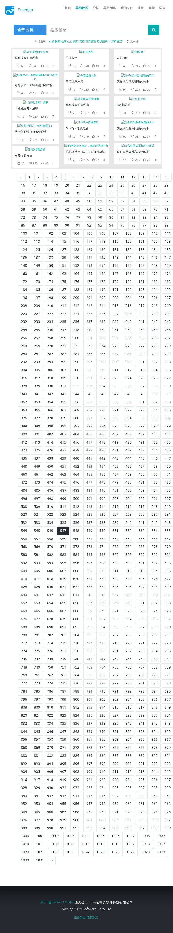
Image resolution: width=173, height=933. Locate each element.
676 (24, 619)
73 (34, 217)
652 (24, 603)
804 (128, 699)
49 (78, 201)
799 (63, 699)
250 (102, 329)
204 (128, 297)
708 (128, 635)
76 (67, 217)
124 (24, 249)
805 (142, 699)
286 (102, 353)
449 (37, 466)
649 (142, 595)
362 (155, 402)
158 (155, 265)
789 (89, 691)
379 (63, 418)
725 (37, 651)
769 (142, 675)
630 (50, 586)
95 (122, 225)
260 (76, 337)
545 (37, 530)
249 (89, 329)
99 (166, 225)
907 (63, 771)
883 (63, 755)
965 (37, 811)
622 (102, 578)
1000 (25, 835)
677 (37, 619)
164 (76, 273)
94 (111, 225)
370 (102, 410)
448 (24, 466)
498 (50, 498)
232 (24, 321)
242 (155, 321)
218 (155, 305)
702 (50, 635)
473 (37, 482)
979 (63, 819)
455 (115, 466)
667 (63, 611)
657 (89, 603)
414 (50, 442)
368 (76, 410)
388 (24, 426)
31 (34, 193)
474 (50, 482)
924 (128, 779)
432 (128, 450)
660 (128, 603)
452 (76, 466)
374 (155, 410)
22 (89, 185)
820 (24, 715)
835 (63, 723)
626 (155, 578)
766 (102, 675)
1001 (40, 835)
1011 (40, 844)
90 (67, 225)
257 (37, 337)
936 (128, 787)
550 (102, 530)
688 (24, 627)
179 (115, 281)
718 (102, 643)
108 (128, 233)
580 (24, 554)
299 (115, 362)
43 (166, 193)
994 (102, 828)
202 (102, 297)
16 (23, 185)
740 (76, 659)
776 (76, 683)
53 (122, 201)
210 (50, 305)
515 (115, 506)
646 (102, 595)
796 (24, 699)
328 (24, 386)
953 (37, 803)
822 (50, 715)
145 (142, 257)
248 (76, 329)
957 (89, 803)
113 (37, 241)
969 (89, 811)
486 (50, 490)
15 (167, 177)
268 (24, 346)
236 (76, 321)
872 (76, 747)
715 (63, 643)
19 (56, 185)
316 (24, 378)
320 (76, 378)
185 (37, 289)
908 (76, 771)
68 (133, 209)
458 (155, 466)
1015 (100, 844)
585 (89, 554)
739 (63, 659)
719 (115, 643)
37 (100, 193)
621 (89, 578)
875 (115, 747)
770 (155, 675)
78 (89, 217)
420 (128, 442)
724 (24, 651)
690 (50, 627)
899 (115, 763)
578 (155, 546)
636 (128, 586)
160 (24, 273)
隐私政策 (93, 917)
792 (128, 691)
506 (155, 498)
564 (128, 538)
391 (63, 426)
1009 (161, 835)
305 (37, 370)
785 (37, 691)
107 (115, 233)
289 (142, 353)
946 (102, 795)
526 (102, 514)
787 (63, 691)
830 (155, 715)
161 (37, 273)
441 (89, 458)
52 (111, 201)
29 (166, 185)
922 (102, 779)
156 (128, 265)
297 (89, 362)
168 (128, 273)
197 (37, 297)
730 (102, 651)
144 (128, 257)
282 (50, 353)
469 (142, 474)
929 (37, 787)
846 (50, 731)
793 (142, 691)
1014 (85, 844)
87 (34, 225)
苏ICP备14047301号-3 (57, 902)
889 (142, 755)
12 (134, 177)
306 (50, 370)
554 (155, 530)
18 (45, 185)
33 (56, 193)
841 (142, 723)
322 (102, 378)
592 (24, 562)
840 (128, 723)
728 (76, 651)
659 (115, 603)
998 (155, 828)
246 (50, 329)
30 (23, 193)
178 (102, 281)
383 (115, 418)
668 (76, 611)
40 (133, 193)
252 (128, 329)
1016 (116, 844)
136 (24, 257)
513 (89, 506)
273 (89, 346)
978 (50, 819)
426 (50, 450)
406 (102, 434)
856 (24, 739)
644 (76, 595)
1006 (116, 835)
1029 (161, 852)
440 (76, 458)
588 (128, 554)
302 (155, 362)
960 (128, 803)
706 (102, 635)
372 (128, 410)
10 (111, 177)
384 (128, 418)
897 (89, 763)
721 (142, 643)
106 (102, 233)
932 (76, 787)
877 (142, 747)
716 (76, 643)
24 (111, 185)
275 (115, 346)
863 (115, 739)
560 (76, 538)
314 (155, 370)
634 (102, 586)
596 (76, 562)
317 (37, 378)
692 (76, 627)
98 (155, 225)
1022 (55, 852)
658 (102, 603)
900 (128, 763)
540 (128, 522)
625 (142, 578)
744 (128, 659)
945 (89, 795)
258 (50, 337)
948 (128, 795)
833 (37, 723)
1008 (146, 835)
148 (24, 265)
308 (76, 370)
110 (155, 233)
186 (50, 289)
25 (122, 185)
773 (37, 683)
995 (115, 828)
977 (37, 819)
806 (155, 699)
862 (102, 739)
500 (76, 498)
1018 (146, 844)
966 (50, 811)
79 (100, 217)
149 (37, 265)
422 (155, 442)
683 (115, 619)
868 (24, 747)
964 (24, 811)
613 (142, 571)
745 (142, 659)
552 (128, 530)
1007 (131, 835)
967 (63, 811)
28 (155, 185)
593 (37, 562)
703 (63, 635)
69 (144, 209)
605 (37, 571)
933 (89, 787)
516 (128, 506)
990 (50, 828)
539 (115, 522)
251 (115, 329)
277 (142, 346)
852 (128, 731)
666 (50, 611)
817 (142, 707)
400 (24, 434)
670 (102, 611)
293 (37, 362)
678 (50, 619)
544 (24, 530)
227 (115, 313)
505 (142, 498)
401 (37, 434)
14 (156, 177)
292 (24, 362)
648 (128, 595)
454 (102, 466)
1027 (131, 852)
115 (63, 241)
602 (155, 562)
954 (50, 803)
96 (133, 225)
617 (37, 578)
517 (142, 506)
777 (89, 683)
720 (128, 643)
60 (45, 209)
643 (63, 595)
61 (56, 209)
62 (67, 209)
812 (76, 707)
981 (89, 819)
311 (115, 370)
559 (63, 538)
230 (155, 313)
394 (102, 426)
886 (102, 755)
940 (24, 795)
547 (63, 530)
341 (37, 394)
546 (50, 530)
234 (50, 321)
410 (155, 434)
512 (76, 506)
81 (122, 217)
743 (115, 659)
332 (76, 386)
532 (24, 522)
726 (50, 651)
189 (89, 289)
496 (24, 498)
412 (24, 442)
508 (24, 506)
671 (115, 611)
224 (76, 313)
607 (63, 571)
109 (142, 233)
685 (142, 619)
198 (50, 297)
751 (63, 667)
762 (50, 675)
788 (76, 691)
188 (76, 289)
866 (155, 739)
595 (63, 562)
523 (63, 514)
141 (89, 257)
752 (76, 667)
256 (24, 337)
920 (76, 779)
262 (102, 337)
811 (63, 707)
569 (37, 546)
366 (50, 410)
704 (76, 635)
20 (67, 185)
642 (50, 595)
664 (24, 611)
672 (128, 611)
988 (24, 828)
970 (102, 811)
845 (37, 731)
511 (63, 506)
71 (166, 209)
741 (89, 659)
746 (155, 659)
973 (142, 811)
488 (76, 490)
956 (76, 803)
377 (37, 418)
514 (102, 506)
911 (115, 771)
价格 (96, 8)
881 (37, 755)
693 (89, 627)
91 (78, 225)
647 (115, 595)
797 (37, 699)
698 (155, 627)
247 (63, 329)
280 (24, 353)
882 (50, 755)
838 (102, 723)
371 (115, 410)
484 (24, 490)
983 (115, 819)
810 (50, 707)
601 (142, 562)
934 (102, 787)
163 (63, 273)
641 (37, 595)
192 (128, 289)
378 (50, 418)
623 (115, 578)
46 (45, 201)
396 (128, 426)
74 (45, 217)
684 (128, 619)
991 (63, 828)
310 (102, 370)
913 (142, 771)
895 (63, 763)
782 (155, 683)
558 (50, 538)
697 (142, 627)
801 (89, 699)
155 (115, 265)
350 (155, 394)
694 (102, 627)
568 (24, 546)
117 (89, 241)
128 (76, 249)
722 (155, 643)
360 (128, 402)
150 (50, 265)
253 (142, 329)
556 (24, 538)
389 (37, 426)
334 (102, 386)
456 (128, 466)
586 (102, 554)
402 (50, 434)
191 (115, 289)
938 (155, 787)
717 (89, 643)
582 (50, 554)
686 (155, 619)
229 (142, 313)
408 (128, 434)
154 (102, 265)
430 (102, 450)
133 (142, 249)
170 (155, 273)
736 (24, 659)
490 (102, 490)
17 (34, 185)
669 (89, 611)
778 (102, 683)
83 (144, 217)
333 (89, 386)
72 (23, 217)
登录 (151, 8)
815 (115, 707)
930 (50, 787)
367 (63, 410)
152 (76, 265)
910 (102, 771)
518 (155, 506)
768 (128, 675)
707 (115, 635)
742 (102, 659)
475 (63, 482)
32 (45, 193)
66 (111, 209)
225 (89, 313)
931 (63, 787)
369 (89, 410)
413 (37, 442)
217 (142, 305)
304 (24, 370)
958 (102, 803)
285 (89, 353)
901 (142, 763)
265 (142, 337)
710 (155, 635)
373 (142, 410)
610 (102, 571)
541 (142, 522)
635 (115, 586)
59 (34, 209)
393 (89, 426)
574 (102, 546)
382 (102, 418)
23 (100, 185)
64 (89, 209)
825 (89, 715)
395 (115, 426)
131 (115, 249)
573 (89, 546)
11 (123, 177)
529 (142, 514)
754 (102, 667)
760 (24, 675)
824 (76, 715)
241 (142, 321)
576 (128, 546)
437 (37, 458)
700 (24, 635)
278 (155, 346)
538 (102, 522)
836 (76, 723)
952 (24, 803)
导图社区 (81, 8)
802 (102, 699)
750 (50, 667)
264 (128, 337)
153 (89, 265)
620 (76, 578)
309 (89, 370)
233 (37, 321)
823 (63, 715)
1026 (116, 852)
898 (102, 763)
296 (76, 362)
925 (142, 779)
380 (76, 418)
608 (76, 571)
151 (63, 265)
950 (155, 795)
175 (63, 281)
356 (76, 402)
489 (89, 490)
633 (89, 586)
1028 (146, 852)
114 (50, 241)
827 (115, 715)
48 (67, 201)
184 (24, 289)
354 (50, 402)
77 (78, 217)
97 (144, 225)
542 (155, 522)
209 (37, 305)
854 (155, 731)
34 (67, 193)
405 (89, 434)
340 (24, 394)
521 (37, 514)
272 (76, 346)
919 (63, 779)
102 (50, 233)
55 (144, 201)
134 (155, 249)
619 (63, 578)
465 (89, 474)
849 (89, 731)
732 (128, 651)
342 (50, 394)
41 (144, 193)
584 (76, 554)
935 (115, 787)
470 (155, 474)
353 (37, 402)
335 (115, 386)
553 (142, 530)
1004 (85, 835)
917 (37, 779)
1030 (25, 860)
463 (63, 474)
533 (37, 522)
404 (76, 434)
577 (142, 546)
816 (128, 707)
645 (89, 595)
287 (115, 353)
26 (133, 185)
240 (128, 321)
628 (24, 586)
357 (89, 402)
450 (50, 466)
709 (142, 635)
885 (89, 755)
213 (89, 305)
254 (155, 329)
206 (155, 297)
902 (155, 763)
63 (78, 209)
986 (155, 819)
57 (166, 201)
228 (128, 313)
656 (76, 603)
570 (50, 546)
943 (63, 795)
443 (115, 458)
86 (23, 225)
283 (63, 353)
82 (133, 217)
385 (142, 418)
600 (128, 562)
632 (76, 586)
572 (76, 546)
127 (63, 249)
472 (24, 482)
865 (142, 739)
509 (37, 506)
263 (115, 337)
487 (63, 490)
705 (89, 635)
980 (76, 819)
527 (115, 514)
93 (100, 225)
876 (128, 747)
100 (24, 233)
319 (63, 378)
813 (89, 707)
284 (76, 353)
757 (142, 667)
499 (63, 498)
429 (89, 450)
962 (155, 803)
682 (102, 619)
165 (89, 273)
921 (89, 779)
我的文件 (127, 8)
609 (89, 571)
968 (76, 811)
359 (115, 402)
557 (37, 538)
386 (155, 418)
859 (63, 739)
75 (56, 217)
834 (50, 723)
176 (76, 281)
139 (63, 257)
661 (142, 603)
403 (63, 434)
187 (63, 289)
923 (115, 779)
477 (89, 482)
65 (100, 209)
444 (128, 458)
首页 (68, 8)
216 (128, 305)
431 (115, 450)
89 (56, 225)
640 (24, 595)
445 (142, 458)
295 (63, 362)
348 (128, 394)
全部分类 (25, 29)
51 (100, 201)
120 (128, 241)
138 (50, 257)
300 (128, 362)
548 (76, 530)
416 (76, 442)
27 (144, 185)
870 (50, 747)
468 (128, 474)
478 (102, 482)
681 (89, 619)
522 (50, 514)
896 (76, 763)
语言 (162, 8)
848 (76, 731)
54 (133, 201)
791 (115, 691)
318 (50, 378)
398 (155, 426)
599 (115, 562)
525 (89, 514)
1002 (55, 835)
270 (50, 346)
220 (24, 313)
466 (102, 474)
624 (128, 578)
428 (76, 450)
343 (63, 394)
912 (128, 771)
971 (115, 811)
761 (37, 675)
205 (142, 297)
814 (102, 707)
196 (24, 297)
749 (37, 667)
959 (115, 803)
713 (37, 643)
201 (89, 297)
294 (50, 362)
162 (50, 273)
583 (63, 554)
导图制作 (109, 8)
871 (63, 747)
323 (115, 378)
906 (50, 771)
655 (63, 603)
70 (155, 209)
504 (128, 498)
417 (89, 442)
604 (24, 571)
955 (63, 803)
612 (128, 571)
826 (102, 715)
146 (155, 257)
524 (76, 514)
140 (76, 257)
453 (89, 466)
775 (63, 683)
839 (115, 723)
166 (102, 273)
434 (155, 450)
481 (142, 482)
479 (115, 482)
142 (102, 257)
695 (115, 627)
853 (142, 731)
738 (50, 659)
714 (50, 643)
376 (24, 418)
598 (102, 562)
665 (37, 611)
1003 (70, 835)
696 (128, 627)
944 (76, 795)
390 (50, 426)
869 (37, 747)
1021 (40, 852)
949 (142, 795)
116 (76, 241)
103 (63, 233)
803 (115, 699)
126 (50, 249)
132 (128, 249)
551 (115, 530)
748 (24, 667)
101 (37, 233)
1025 (100, 852)
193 (142, 289)
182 (155, 281)
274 (102, 346)
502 (102, 498)
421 (142, 442)
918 (50, 779)
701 (37, 635)
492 (128, 490)
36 (89, 193)
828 (128, 715)
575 (115, 546)
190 (102, 289)
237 (89, 321)
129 (89, 249)
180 (128, 281)
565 (142, 538)
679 (63, 619)
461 (37, 474)
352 (24, 402)
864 (128, 739)
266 (155, 337)
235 (63, 321)
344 (76, 394)
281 (37, 353)
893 (37, 763)
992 (76, 828)
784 (24, 691)
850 (102, 731)
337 (142, 386)
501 (89, 498)
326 (155, 378)
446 (155, 458)
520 (24, 514)
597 (89, 562)
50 (89, 201)
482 (155, 482)
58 (23, 209)
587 (115, 554)
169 (142, 273)
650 (155, 595)
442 (102, 458)
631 (63, 586)
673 (142, 611)
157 (142, 265)
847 (63, 731)
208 (24, 305)
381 (89, 418)
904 (24, 771)
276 (128, 346)
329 (37, 386)
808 (24, 707)
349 (142, 394)
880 (24, 755)
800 (76, 699)
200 (76, 297)
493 (142, 490)
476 (76, 482)
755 (115, 667)
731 (115, 651)
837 (89, 723)
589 (142, 554)
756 (128, 667)
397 (142, 426)
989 (37, 828)
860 (76, 739)
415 (63, 442)
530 (155, 514)
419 (115, 442)
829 (142, 715)
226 (102, 313)
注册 (141, 8)
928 (24, 787)
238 (102, 321)
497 (37, 498)
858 (50, 739)
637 (142, 586)
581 (37, 554)
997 (142, 828)
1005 (100, 835)
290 (155, 353)
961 (142, 803)
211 (63, 305)
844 (24, 731)
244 (24, 329)
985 (142, 819)
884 (76, 755)
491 (115, 490)
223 (63, 313)
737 (37, 659)
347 (115, 394)
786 (50, 691)
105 (89, 233)
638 (155, 586)
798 (50, 699)
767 (115, 675)
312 (128, 370)
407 (115, 434)
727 (63, 651)
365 (37, 410)
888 (128, 755)
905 (37, 771)
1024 (85, 852)
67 (122, 209)
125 (37, 249)
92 (89, 225)
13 (145, 177)
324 (128, 378)
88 (45, 225)
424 (24, 450)
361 (142, 402)
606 (50, 571)
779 (115, 683)
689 (37, 627)
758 (155, 667)
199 (63, 297)
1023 (70, 852)
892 (24, 763)
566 (155, 538)
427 (63, 450)
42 (155, 193)
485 (37, 490)
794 (155, 691)
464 (76, 474)
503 (115, 498)
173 (37, 281)
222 (50, 313)
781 (142, 683)
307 (63, 370)
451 (63, 466)
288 (128, 353)
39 (122, 193)
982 (102, 819)
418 (102, 442)
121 (142, 241)
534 (50, 522)
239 (115, 321)
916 (24, 779)
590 (155, 554)
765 (89, 675)
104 (76, 233)
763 (63, 675)
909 (89, 771)
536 (76, 522)
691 (63, 627)
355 (63, 402)
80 (111, 217)
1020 (25, 852)
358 (102, 402)
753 (89, 667)
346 (102, 394)
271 (63, 346)
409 (142, 434)
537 (89, 522)
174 (50, 281)
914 (155, 771)
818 (155, 707)
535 (63, 522)
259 (63, 337)
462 (50, 474)
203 (115, 297)
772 (24, 683)
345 (89, 394)
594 (50, 562)
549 (89, 530)
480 (128, 482)
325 (142, 378)
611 (115, 571)
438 (50, 458)
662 (155, 603)
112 (24, 241)
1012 (55, 844)
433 (142, 450)
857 (37, 739)
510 (50, 506)
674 (155, 611)
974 (155, 811)
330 (50, 386)
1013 (70, 844)
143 (115, 257)
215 (115, 305)
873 (89, 747)
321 (89, 378)
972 (128, 811)
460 (24, 474)
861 (89, 739)
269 (37, 346)
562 (102, 538)
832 (24, 723)
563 (115, 538)
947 (115, 795)
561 (89, 538)
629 (37, 586)
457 (142, 466)
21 (78, 185)
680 (76, 619)
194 (155, 289)
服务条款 (80, 917)
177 (89, 281)
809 (37, 707)
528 (128, 514)
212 (76, 305)
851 (115, 731)
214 (102, 305)
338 (155, 386)
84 (155, 217)
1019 (161, 844)
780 (128, 683)
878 (155, 747)
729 (89, 651)
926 (155, 779)
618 (50, 578)
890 (155, 755)
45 (34, 201)
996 (128, 828)
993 (89, 828)
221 (37, 313)
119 (115, 241)
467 (115, 474)
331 (63, 386)
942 (50, 795)
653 (37, 603)
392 (76, 426)
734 (155, 651)
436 (24, 458)
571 (63, 546)
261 (89, 337)
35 (78, 193)
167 (115, 273)
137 (37, 257)
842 (155, 723)
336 (128, 386)
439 (63, 458)
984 (128, 819)
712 (24, 643)
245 (37, 329)
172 (24, 281)
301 (142, 362)
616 (24, 578)
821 (37, 715)
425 (37, 450)
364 (24, 410)
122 (155, 241)
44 (23, 201)
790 (102, 691)
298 (102, 362)
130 (102, 249)
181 (142, 281)
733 (142, 651)
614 (155, 571)
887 (115, 755)
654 (50, 603)
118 (102, 241)
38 (111, 193)
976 (24, 819)
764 (76, 675)
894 (50, 763)
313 (142, 370)
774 (50, 683)
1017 (131, 844)
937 (142, 787)
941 (37, 795)
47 (56, 201)
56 (155, 201)
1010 (25, 844)
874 (102, 747)
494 (155, 490)
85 (166, 217)
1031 (40, 860)
